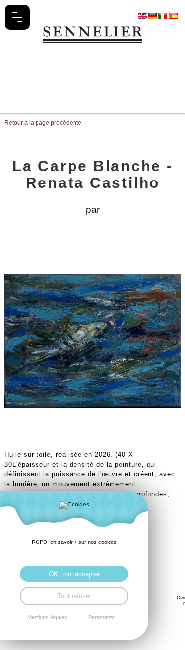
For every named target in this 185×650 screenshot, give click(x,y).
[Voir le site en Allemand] (153, 15)
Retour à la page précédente (42, 122)
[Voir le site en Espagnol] (173, 15)
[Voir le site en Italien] (163, 15)
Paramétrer (101, 617)
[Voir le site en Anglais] (143, 15)
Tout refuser (74, 596)
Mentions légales (47, 617)
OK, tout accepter (74, 574)
